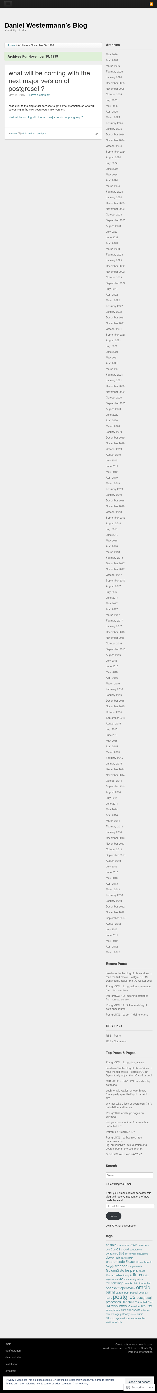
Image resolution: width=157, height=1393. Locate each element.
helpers (131, 1270)
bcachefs (143, 1245)
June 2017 (112, 597)
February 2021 (114, 374)
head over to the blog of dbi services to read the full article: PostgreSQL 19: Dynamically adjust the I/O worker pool (129, 976)
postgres (42, 133)
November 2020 (115, 392)
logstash (110, 1279)
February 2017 (114, 620)
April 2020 (112, 420)
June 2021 (112, 352)
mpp (120, 1283)
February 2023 (114, 254)
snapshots (133, 1310)
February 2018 (114, 557)
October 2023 (114, 214)
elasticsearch (127, 1257)
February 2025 (114, 123)
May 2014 (112, 809)
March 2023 (113, 249)
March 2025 (113, 117)
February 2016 (114, 689)
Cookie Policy (80, 1383)
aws (133, 1244)
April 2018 (112, 546)
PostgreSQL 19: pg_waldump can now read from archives (128, 988)
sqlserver (145, 1310)
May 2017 (112, 603)
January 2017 (114, 626)
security (146, 1305)
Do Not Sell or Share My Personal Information (138, 1350)
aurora (126, 1245)
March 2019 (113, 483)
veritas (142, 1318)
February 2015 (114, 758)
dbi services (29, 133)
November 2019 (115, 443)
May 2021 (112, 357)
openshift (113, 1287)
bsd (108, 1249)
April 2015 (112, 746)
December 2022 (115, 266)
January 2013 (114, 901)
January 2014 (114, 832)
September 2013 (115, 855)
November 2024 (115, 140)
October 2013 (114, 849)
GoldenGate (115, 1270)
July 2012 (111, 929)
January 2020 (114, 432)
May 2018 (112, 540)
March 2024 (113, 186)
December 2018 (115, 500)
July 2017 (111, 592)
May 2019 (112, 472)
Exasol (131, 1261)
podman (143, 1292)
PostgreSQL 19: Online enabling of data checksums (126, 1007)
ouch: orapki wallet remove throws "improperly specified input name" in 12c (127, 1094)
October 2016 (114, 643)
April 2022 (112, 294)
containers (112, 1253)
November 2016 (115, 638)
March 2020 (113, 426)
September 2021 (115, 334)
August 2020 (113, 409)
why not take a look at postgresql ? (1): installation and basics (129, 1105)
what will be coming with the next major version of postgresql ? (49, 80)
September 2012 (115, 918)
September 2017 (115, 580)
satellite (135, 1306)
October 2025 (114, 94)
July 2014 (111, 798)
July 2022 (111, 289)
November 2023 (115, 209)
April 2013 (112, 883)
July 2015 (111, 729)
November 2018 (115, 506)
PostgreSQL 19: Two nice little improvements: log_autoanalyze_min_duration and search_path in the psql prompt (126, 1142)
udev (128, 1318)
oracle (143, 1287)
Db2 (121, 1253)
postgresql (144, 1297)
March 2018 (113, 552)
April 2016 (112, 678)
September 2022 (115, 283)
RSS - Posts (113, 1035)
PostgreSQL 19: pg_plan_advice (125, 1062)
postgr (109, 1297)
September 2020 (115, 403)
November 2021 (115, 323)
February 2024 (114, 191)
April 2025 (112, 111)
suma (140, 1314)
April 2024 (112, 180)
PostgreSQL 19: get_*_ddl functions (127, 1014)
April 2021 (112, 363)
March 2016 (113, 683)
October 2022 (114, 277)
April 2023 (112, 243)
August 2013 (113, 861)
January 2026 (114, 77)
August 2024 (113, 157)
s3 (129, 1306)
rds (137, 1302)
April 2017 (112, 609)
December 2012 (115, 906)
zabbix (118, 1322)
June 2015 (112, 735)
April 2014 (112, 815)
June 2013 (112, 872)
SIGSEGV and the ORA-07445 (124, 1154)
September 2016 (115, 649)
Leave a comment (39, 95)
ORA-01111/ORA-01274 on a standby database (128, 1083)
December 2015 (115, 700)
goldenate (137, 1266)
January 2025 (114, 129)
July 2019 (111, 460)
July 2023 (111, 231)
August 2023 (113, 226)
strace (133, 1314)
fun (129, 1266)
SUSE (110, 1318)
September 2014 (115, 786)
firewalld (148, 1262)
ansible (111, 1244)
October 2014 (114, 780)
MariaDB (119, 1279)
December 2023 (115, 203)
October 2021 (114, 329)
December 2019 (115, 437)
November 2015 (115, 706)
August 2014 (113, 792)
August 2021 (113, 340)
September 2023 (115, 220)
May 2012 (112, 941)
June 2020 (112, 414)
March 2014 (113, 821)
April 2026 (112, 60)
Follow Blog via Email (118, 1184)
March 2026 (113, 66)
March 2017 (113, 615)
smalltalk (11, 1371)
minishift (111, 1283)
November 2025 (115, 88)
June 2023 (112, 237)
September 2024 (115, 151)
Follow (113, 1216)
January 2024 (114, 197)
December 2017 (115, 563)
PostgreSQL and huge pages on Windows (125, 1114)
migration (137, 1279)
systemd (120, 1318)
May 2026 (112, 54)
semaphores (113, 1310)
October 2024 (114, 146)
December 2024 (115, 134)
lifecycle (127, 1275)
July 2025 (111, 100)
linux (137, 1274)
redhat (143, 1302)
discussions (142, 1253)
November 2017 (115, 569)
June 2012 (112, 935)
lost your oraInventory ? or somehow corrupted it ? (127, 1124)
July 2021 (111, 346)
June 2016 (112, 666)
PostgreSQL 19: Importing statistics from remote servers (127, 997)
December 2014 (115, 769)
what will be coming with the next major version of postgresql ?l (46, 117)
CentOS (115, 1249)
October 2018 (114, 512)
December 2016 (115, 632)
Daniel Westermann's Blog (45, 25)
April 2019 (112, 477)
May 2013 (112, 878)
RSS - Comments (116, 1041)
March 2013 (113, 889)
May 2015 (112, 740)
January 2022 (114, 312)
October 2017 (114, 575)
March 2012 (113, 952)
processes (113, 1301)
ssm (108, 1314)
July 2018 (111, 529)
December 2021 (115, 317)
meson (128, 1279)
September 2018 (115, 517)
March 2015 (113, 752)
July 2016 (111, 660)
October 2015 (114, 712)
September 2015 (115, 718)
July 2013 (111, 866)
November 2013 (115, 843)
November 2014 (115, 775)
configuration (13, 1350)
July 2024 (111, 163)
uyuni (134, 1318)
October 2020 (114, 397)
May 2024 (112, 174)
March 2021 (113, 369)
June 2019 (112, 466)
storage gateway (120, 1314)
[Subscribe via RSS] (151, 4)
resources (119, 1305)
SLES (123, 1310)
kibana (142, 1270)
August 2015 (113, 723)
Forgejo (110, 1266)
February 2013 (114, 895)
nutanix (128, 1283)
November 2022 (115, 271)
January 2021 (114, 380)
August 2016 (113, 655)
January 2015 (114, 763)
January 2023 (114, 260)
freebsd (121, 1265)
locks (146, 1275)
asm (119, 1245)
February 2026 (114, 71)
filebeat (139, 1262)
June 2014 (112, 803)
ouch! (110, 1292)
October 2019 (114, 449)
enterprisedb (115, 1261)
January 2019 (114, 495)
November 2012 (115, 912)
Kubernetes (114, 1275)
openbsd (146, 1283)
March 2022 (113, 300)
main (14, 133)
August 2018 (113, 523)
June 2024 (112, 169)
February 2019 (114, 489)
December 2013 (115, 838)
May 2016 (112, 672)
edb (118, 1257)
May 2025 (112, 106)
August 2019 (113, 455)
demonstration (14, 1357)
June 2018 (112, 535)
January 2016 (114, 695)
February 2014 (114, 826)
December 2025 (115, 83)
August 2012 (113, 923)
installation (12, 1364)
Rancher (128, 1301)
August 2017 (113, 586)
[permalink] (95, 133)
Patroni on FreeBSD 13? (120, 1132)
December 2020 (115, 386)
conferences (136, 1249)
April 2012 (112, 946)
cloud (125, 1249)
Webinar (110, 1322)
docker (110, 1257)
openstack (127, 1288)
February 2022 (114, 306)
